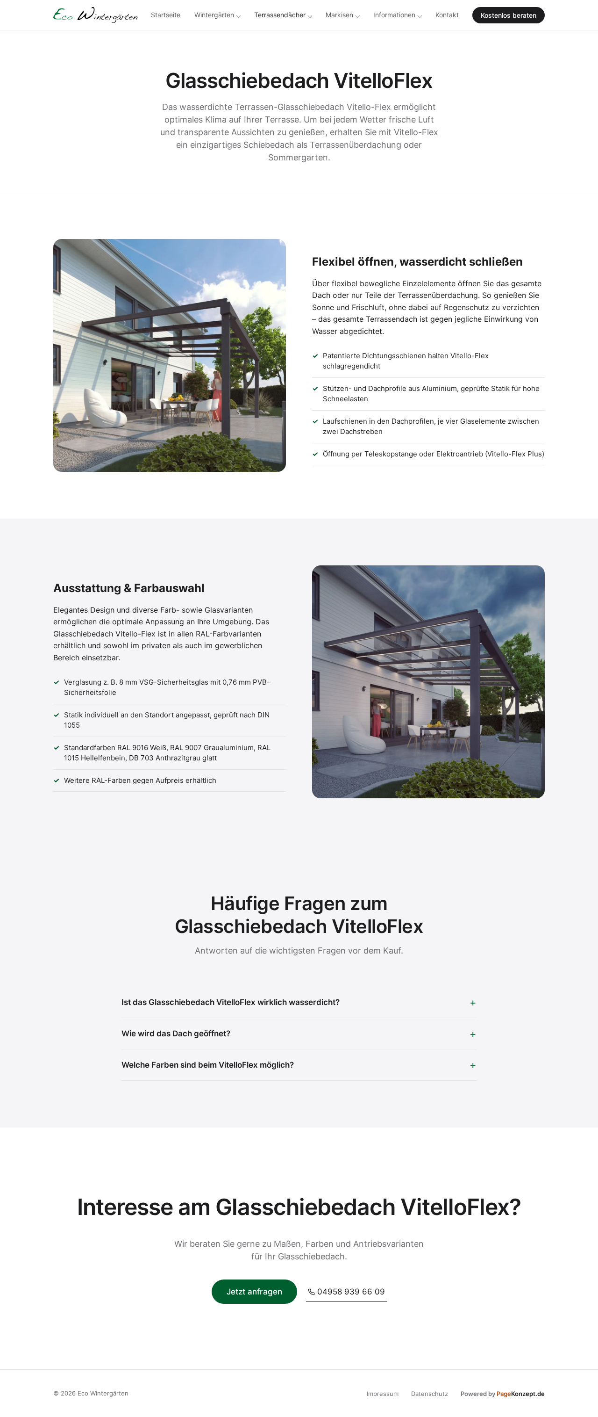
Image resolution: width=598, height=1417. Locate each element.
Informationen (394, 15)
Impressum (383, 1393)
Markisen (339, 15)
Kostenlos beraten (508, 15)
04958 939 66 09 (351, 1291)
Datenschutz (429, 1393)
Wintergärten (214, 15)
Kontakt (447, 15)
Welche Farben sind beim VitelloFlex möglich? (207, 1065)
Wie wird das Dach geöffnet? (175, 1033)
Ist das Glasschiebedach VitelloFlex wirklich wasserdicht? (230, 1002)
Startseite (165, 15)
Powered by (503, 1393)
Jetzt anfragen (254, 1291)
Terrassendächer (280, 15)
